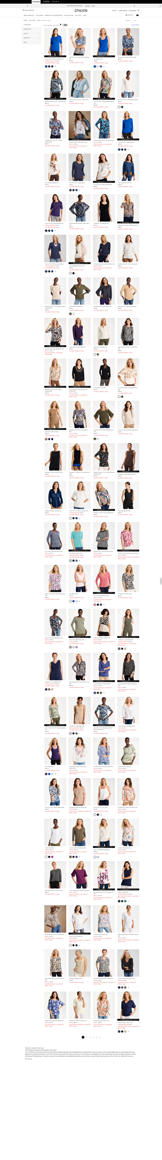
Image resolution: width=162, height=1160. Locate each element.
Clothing (32, 20)
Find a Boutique (132, 10)
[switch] (65, 25)
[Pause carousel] (160, 6)
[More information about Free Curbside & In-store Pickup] (61, 24)
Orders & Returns (123, 10)
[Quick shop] (55, 66)
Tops (38, 20)
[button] (137, 15)
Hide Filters (27, 25)
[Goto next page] (100, 1037)
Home (25, 20)
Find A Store (135, 24)
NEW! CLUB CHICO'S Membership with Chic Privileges (77, 5)
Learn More (99, 5)
